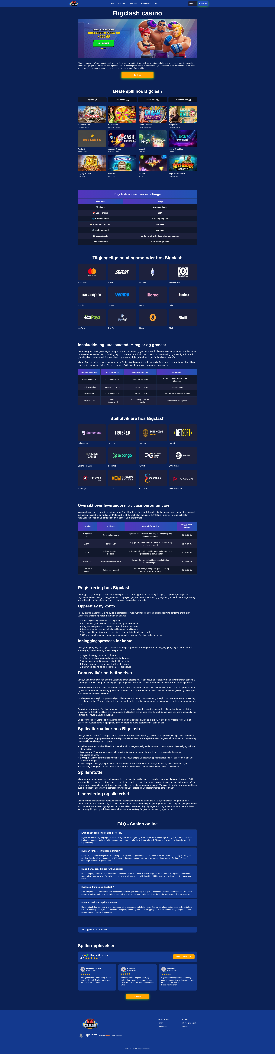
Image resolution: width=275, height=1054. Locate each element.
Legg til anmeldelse (183, 956)
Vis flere (137, 996)
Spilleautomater (181, 100)
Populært (90, 100)
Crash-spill (151, 100)
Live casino (120, 100)
